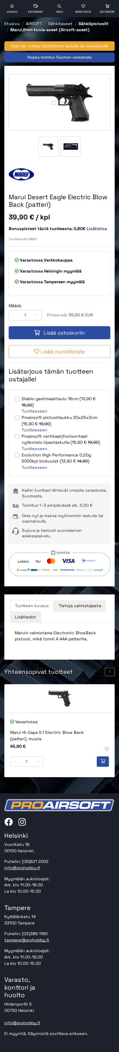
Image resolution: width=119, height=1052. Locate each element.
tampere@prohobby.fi (26, 940)
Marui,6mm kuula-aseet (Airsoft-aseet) (50, 29)
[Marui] (21, 174)
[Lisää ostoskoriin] (103, 761)
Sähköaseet (60, 23)
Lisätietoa (97, 228)
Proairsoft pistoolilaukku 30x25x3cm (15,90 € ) (59, 420)
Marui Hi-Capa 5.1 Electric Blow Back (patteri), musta (47, 735)
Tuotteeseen (34, 411)
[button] (99, 672)
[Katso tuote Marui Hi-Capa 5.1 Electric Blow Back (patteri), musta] (59, 698)
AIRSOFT (34, 23)
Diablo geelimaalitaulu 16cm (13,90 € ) (59, 402)
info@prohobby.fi (22, 867)
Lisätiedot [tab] (25, 617)
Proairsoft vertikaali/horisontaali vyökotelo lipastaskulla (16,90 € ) (61, 439)
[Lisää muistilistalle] (107, 749)
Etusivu (12, 23)
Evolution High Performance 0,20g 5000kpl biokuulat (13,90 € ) (56, 458)
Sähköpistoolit (94, 23)
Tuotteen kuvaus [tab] (32, 605)
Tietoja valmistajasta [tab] (80, 605)
